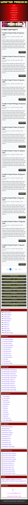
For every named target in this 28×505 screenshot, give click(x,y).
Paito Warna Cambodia (8, 345)
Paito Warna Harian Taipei (8, 469)
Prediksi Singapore (7, 312)
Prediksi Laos (6, 326)
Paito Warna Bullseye (7, 347)
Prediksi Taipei (6, 328)
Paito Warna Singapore (8, 339)
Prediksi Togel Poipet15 (10, 29)
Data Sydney (6, 400)
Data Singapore (6, 396)
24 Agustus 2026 (6, 60)
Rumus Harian (21, 278)
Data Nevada (6, 414)
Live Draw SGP (14, 10)
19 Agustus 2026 (6, 178)
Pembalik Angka (8, 296)
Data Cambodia (6, 402)
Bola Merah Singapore (8, 426)
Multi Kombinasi (20, 296)
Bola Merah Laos (6, 440)
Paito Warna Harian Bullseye (9, 461)
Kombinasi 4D (8, 302)
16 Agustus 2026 (6, 248)
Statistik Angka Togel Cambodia (10, 375)
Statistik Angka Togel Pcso (9, 379)
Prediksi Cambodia (7, 318)
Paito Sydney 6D (14, 19)
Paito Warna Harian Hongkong (9, 455)
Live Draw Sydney (14, 12)
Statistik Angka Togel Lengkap (9, 389)
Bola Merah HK (6, 428)
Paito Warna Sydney (7, 343)
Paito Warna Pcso (7, 349)
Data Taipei (5, 412)
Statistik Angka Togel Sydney (9, 373)
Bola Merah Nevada (7, 444)
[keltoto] (14, 24)
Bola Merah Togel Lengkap (9, 446)
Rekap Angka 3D (20, 284)
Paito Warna (14, 15)
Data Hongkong (6, 398)
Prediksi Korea (6, 324)
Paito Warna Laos (7, 353)
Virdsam (3, 479)
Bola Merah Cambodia (8, 432)
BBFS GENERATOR (14, 275)
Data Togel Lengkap (7, 420)
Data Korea (5, 408)
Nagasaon (8, 479)
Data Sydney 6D (6, 418)
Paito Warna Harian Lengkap (9, 473)
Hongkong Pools (22, 481)
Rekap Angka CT (8, 284)
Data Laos (5, 410)
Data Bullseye (6, 404)
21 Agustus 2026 (6, 130)
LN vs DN (14, 299)
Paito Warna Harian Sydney (9, 457)
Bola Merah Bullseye (7, 434)
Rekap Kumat (14, 281)
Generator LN (8, 278)
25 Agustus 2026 (6, 36)
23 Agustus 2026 (6, 83)
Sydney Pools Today (13, 481)
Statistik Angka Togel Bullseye (9, 377)
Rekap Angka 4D (8, 290)
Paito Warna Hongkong (8, 341)
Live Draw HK (14, 8)
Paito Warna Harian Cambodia (9, 459)
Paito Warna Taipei (7, 355)
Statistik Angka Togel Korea (9, 381)
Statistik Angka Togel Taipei (9, 385)
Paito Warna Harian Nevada (9, 471)
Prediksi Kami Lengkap (8, 332)
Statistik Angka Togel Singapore (10, 369)
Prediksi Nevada (6, 330)
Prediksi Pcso (6, 322)
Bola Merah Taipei (7, 442)
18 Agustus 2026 (6, 201)
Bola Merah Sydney (7, 430)
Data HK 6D (5, 416)
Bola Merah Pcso (6, 436)
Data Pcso (5, 406)
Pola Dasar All (21, 290)
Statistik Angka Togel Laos (9, 383)
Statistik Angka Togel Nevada (9, 387)
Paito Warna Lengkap (7, 363)
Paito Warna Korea (7, 351)
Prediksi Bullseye (6, 320)
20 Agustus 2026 (6, 154)
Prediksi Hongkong (7, 314)
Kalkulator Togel (14, 305)
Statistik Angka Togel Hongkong (10, 371)
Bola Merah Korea (7, 438)
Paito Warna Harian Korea (8, 465)
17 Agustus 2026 (6, 225)
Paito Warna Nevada (7, 357)
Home (14, 5)
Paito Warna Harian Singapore (9, 453)
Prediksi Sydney (6, 316)
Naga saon (13, 479)
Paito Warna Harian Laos (8, 467)
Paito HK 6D (14, 17)
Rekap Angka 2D (14, 287)
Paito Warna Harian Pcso (8, 463)
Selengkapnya (22, 52)
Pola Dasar (14, 293)
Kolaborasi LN (21, 302)
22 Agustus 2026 (6, 107)
